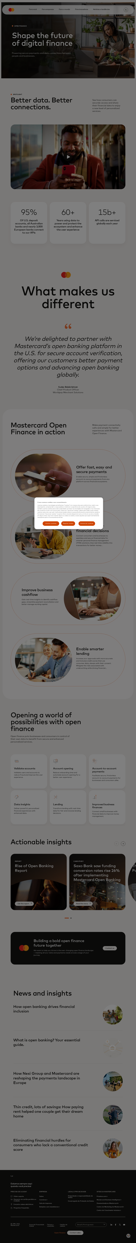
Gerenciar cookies (86, 523)
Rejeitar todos (68, 523)
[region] (68, 513)
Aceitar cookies (50, 523)
